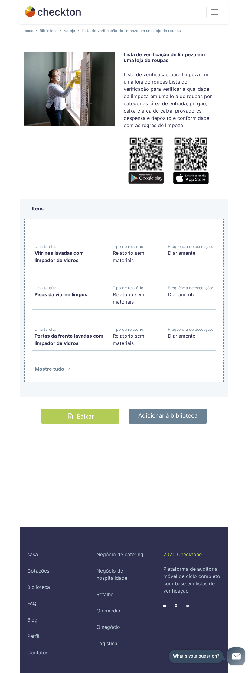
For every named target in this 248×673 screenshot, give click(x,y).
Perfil (33, 636)
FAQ (31, 603)
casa (29, 30)
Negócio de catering (119, 554)
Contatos (37, 652)
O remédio (108, 611)
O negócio (108, 627)
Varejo (69, 30)
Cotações (38, 571)
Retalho (105, 594)
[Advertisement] (124, 466)
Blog (32, 620)
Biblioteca (48, 30)
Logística (106, 643)
